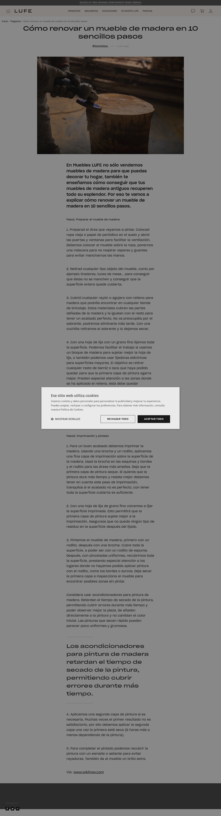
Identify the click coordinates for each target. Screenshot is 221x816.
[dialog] (110, 408)
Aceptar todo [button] (154, 418)
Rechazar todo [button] (117, 418)
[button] (65, 419)
